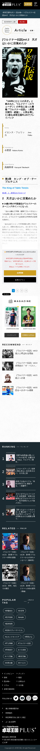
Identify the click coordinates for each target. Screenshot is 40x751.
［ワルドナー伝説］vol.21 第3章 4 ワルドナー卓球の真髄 (10, 554)
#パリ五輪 (9, 656)
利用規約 (9, 713)
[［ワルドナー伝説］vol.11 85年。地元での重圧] (10, 580)
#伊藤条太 (9, 611)
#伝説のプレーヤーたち (14, 630)
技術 (5, 677)
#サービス (22, 663)
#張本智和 (9, 624)
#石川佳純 (9, 617)
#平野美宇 (9, 650)
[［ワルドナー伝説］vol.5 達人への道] (7, 382)
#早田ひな (28, 637)
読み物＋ (7, 681)
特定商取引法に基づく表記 (16, 717)
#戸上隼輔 (9, 643)
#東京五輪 (22, 656)
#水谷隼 (21, 611)
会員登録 (28, 4)
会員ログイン (20, 280)
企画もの (21, 681)
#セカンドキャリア (12, 637)
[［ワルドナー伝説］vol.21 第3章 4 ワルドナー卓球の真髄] (10, 549)
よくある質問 (11, 722)
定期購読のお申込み (28, 335)
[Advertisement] (20, 419)
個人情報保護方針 (12, 708)
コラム (6, 685)
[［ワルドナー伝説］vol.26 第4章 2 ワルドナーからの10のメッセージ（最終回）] (28, 549)
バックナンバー (11, 335)
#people (21, 617)
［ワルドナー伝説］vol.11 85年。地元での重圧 (9, 585)
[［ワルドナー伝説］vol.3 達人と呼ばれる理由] (7, 358)
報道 (20, 677)
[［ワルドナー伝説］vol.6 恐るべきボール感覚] (7, 394)
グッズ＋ (21, 674)
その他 (20, 685)
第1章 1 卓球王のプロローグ (14, 193)
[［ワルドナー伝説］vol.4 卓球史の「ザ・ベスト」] (7, 370)
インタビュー (9, 674)
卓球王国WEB (9, 689)
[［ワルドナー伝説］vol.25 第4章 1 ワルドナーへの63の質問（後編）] (28, 580)
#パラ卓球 (22, 650)
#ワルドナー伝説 (24, 643)
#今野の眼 (9, 663)
